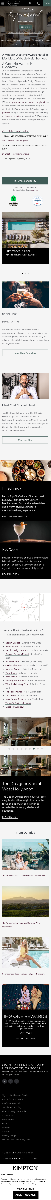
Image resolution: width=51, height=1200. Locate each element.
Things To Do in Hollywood (18, 702)
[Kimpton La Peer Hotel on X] (4, 1081)
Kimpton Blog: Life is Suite (14, 1111)
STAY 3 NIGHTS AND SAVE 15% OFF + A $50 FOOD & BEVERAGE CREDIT (25, 32)
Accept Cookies (26, 1195)
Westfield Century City (16, 684)
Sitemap (6, 1127)
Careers (6, 1131)
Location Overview (14, 706)
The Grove (10, 695)
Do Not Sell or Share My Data (16, 1139)
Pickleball (27, 40)
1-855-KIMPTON (11, 1152)
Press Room (8, 1119)
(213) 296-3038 (41, 1071)
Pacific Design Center (16, 650)
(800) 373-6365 (20, 1071)
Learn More (9, 574)
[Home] (13, 3)
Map (48, 40)
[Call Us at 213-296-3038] (37, 3)
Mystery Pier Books (14, 680)
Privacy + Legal (9, 1135)
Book (47, 3)
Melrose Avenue (13, 669)
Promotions (6, 40)
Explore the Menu (13, 516)
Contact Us (7, 1115)
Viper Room (11, 672)
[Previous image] (13, 731)
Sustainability (38, 40)
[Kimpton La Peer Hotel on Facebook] (10, 1081)
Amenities (17, 40)
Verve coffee (11, 646)
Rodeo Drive (11, 676)
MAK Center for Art (14, 699)
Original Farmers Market (17, 653)
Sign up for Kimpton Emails (14, 1095)
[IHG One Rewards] (29, 3)
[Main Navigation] (3, 3)
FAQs (4, 1123)
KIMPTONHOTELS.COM (23, 1158)
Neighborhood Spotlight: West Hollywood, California (23, 973)
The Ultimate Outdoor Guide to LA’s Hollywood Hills (23, 875)
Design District (12, 642)
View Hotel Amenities (25, 352)
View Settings (25, 1188)
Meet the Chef (25, 439)
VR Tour (16, 45)
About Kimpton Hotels (12, 1099)
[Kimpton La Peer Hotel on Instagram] (16, 1081)
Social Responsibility (11, 1107)
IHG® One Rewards (11, 1103)
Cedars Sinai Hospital (15, 665)
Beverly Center (12, 661)
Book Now (25, 27)
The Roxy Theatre (13, 691)
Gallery (35, 45)
